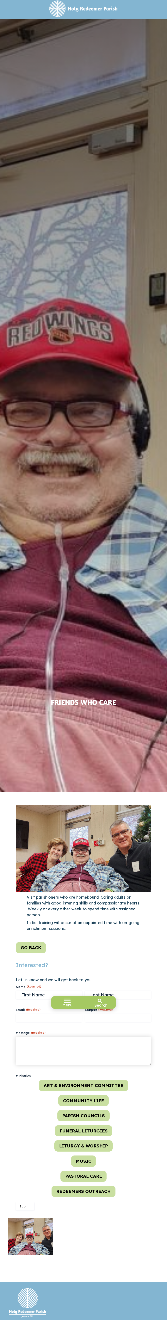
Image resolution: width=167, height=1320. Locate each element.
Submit (25, 1206)
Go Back (31, 947)
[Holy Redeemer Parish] (83, 9)
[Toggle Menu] (67, 1001)
